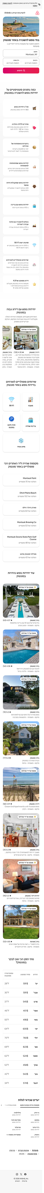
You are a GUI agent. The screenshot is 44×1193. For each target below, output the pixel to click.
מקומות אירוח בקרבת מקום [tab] (29, 1105)
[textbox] (30, 62)
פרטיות (24, 1181)
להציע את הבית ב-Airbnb (14, 12)
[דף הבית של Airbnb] (37, 13)
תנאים (17, 1181)
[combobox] (21, 54)
